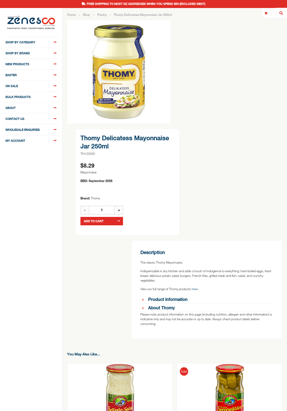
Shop (86, 15)
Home (71, 15)
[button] (207, 299)
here (195, 289)
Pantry (102, 15)
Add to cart (93, 221)
